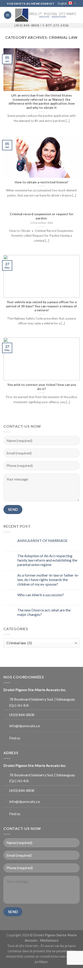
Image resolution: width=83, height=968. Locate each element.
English (62, 3)
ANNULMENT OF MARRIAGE (42, 540)
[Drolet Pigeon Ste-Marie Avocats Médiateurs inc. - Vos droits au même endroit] (45, 15)
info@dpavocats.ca (24, 725)
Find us (14, 738)
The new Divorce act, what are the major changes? (44, 612)
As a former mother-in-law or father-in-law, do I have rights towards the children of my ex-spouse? (48, 579)
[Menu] (7, 15)
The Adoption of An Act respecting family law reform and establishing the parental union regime (47, 560)
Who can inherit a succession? (40, 595)
